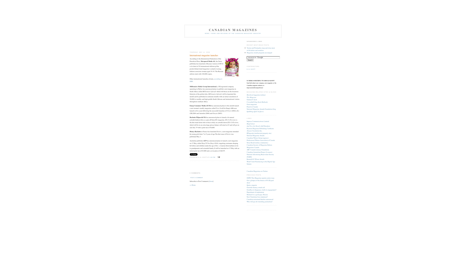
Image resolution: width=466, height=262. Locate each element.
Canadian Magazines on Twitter (257, 171)
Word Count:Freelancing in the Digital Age (261, 161)
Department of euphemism (255, 192)
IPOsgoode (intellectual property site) (259, 133)
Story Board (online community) (257, 143)
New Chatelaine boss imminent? (257, 197)
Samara (249, 164)
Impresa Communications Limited (258, 121)
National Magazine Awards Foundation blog (261, 109)
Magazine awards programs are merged (259, 53)
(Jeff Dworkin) (258, 126)
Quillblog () (255, 111)
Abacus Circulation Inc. (254, 131)
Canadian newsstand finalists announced (260, 199)
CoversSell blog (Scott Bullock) (257, 102)
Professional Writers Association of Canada (261, 140)
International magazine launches (204, 55)
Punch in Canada (252, 107)
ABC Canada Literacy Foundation (258, 150)
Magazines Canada (253, 147)
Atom (211, 181)
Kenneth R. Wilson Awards (255, 159)
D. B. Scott (251, 69)
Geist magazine (252, 104)
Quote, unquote (252, 185)
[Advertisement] (214, 44)
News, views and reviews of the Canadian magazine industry (233, 33)
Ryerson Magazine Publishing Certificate (260, 128)
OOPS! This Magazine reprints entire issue (260, 178)
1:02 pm (213, 157)
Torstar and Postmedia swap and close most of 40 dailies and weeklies (261, 49)
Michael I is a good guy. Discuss (257, 194)
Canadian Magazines (233, 30)
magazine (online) (256, 95)
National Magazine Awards (255, 135)
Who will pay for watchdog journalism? (260, 202)
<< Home (193, 185)
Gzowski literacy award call (256, 187)
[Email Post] (218, 157)
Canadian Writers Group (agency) (258, 138)
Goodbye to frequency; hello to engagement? (261, 190)
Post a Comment (196, 177)
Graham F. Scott (252, 99)
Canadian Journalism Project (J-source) (259, 152)
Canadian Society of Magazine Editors (259, 145)
